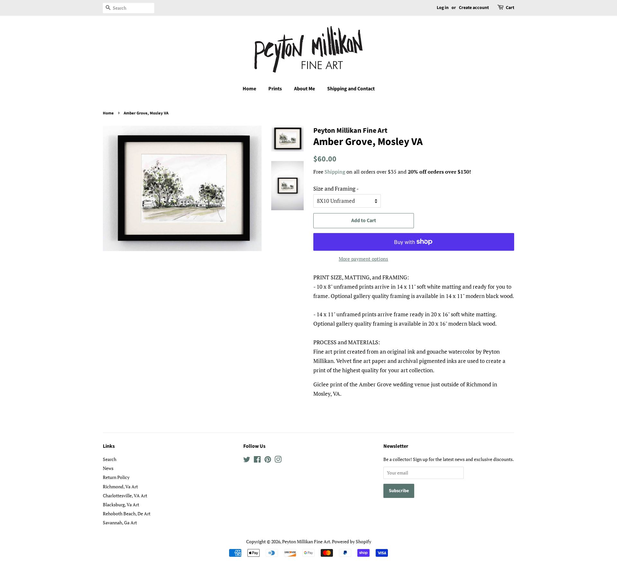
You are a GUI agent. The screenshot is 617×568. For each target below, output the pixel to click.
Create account (474, 8)
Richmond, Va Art (120, 486)
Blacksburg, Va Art (121, 504)
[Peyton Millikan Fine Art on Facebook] (257, 460)
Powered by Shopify (351, 541)
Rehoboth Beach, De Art (126, 513)
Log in (443, 8)
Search (109, 459)
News (108, 468)
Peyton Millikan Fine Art (306, 541)
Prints (275, 88)
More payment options (363, 259)
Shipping (335, 171)
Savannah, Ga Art (120, 522)
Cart (510, 8)
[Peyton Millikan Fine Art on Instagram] (278, 460)
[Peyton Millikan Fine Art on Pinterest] (267, 460)
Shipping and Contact (351, 88)
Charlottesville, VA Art (125, 495)
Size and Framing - (336, 188)
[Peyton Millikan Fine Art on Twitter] (246, 460)
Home (249, 88)
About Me (304, 88)
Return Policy (116, 477)
